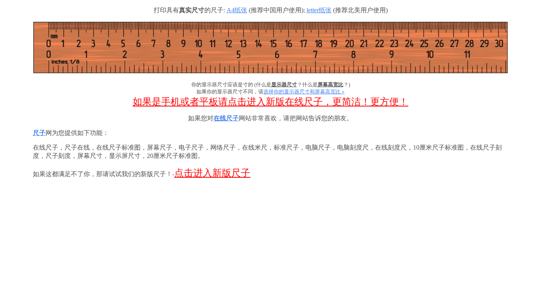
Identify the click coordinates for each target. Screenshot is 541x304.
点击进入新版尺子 (212, 173)
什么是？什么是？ (302, 84)
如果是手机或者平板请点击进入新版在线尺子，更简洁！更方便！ (270, 102)
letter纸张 (319, 10)
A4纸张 (237, 10)
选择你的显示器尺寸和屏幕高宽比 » (304, 92)
